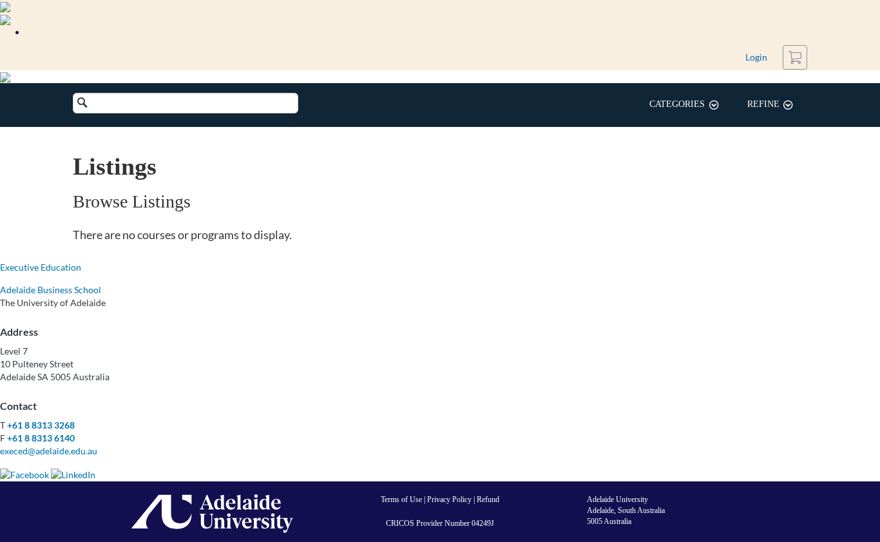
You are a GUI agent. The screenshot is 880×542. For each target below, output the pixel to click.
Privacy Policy (449, 499)
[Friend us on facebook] (24, 473)
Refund (488, 499)
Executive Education (40, 267)
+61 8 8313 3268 (41, 425)
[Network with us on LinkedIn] (73, 473)
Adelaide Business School (50, 289)
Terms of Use (401, 499)
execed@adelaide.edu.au (48, 450)
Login (756, 57)
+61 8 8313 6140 (41, 437)
